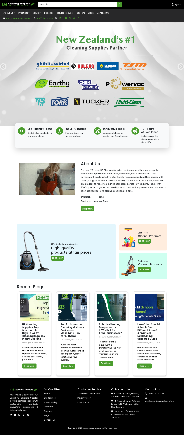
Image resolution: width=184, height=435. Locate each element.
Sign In (178, 4)
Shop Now (87, 128)
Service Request (65, 12)
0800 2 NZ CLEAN (45, 18)
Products (23, 12)
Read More (29, 285)
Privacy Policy (84, 317)
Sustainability (50, 322)
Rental (36, 12)
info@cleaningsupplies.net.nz (19, 18)
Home (47, 313)
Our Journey (50, 317)
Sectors (81, 12)
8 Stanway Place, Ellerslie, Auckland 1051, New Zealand (125, 315)
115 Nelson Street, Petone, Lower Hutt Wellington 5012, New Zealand (125, 323)
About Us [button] (9, 12)
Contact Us (103, 12)
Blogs (91, 12)
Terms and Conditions (88, 313)
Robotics (48, 12)
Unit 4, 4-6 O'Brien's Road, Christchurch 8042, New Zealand (125, 334)
